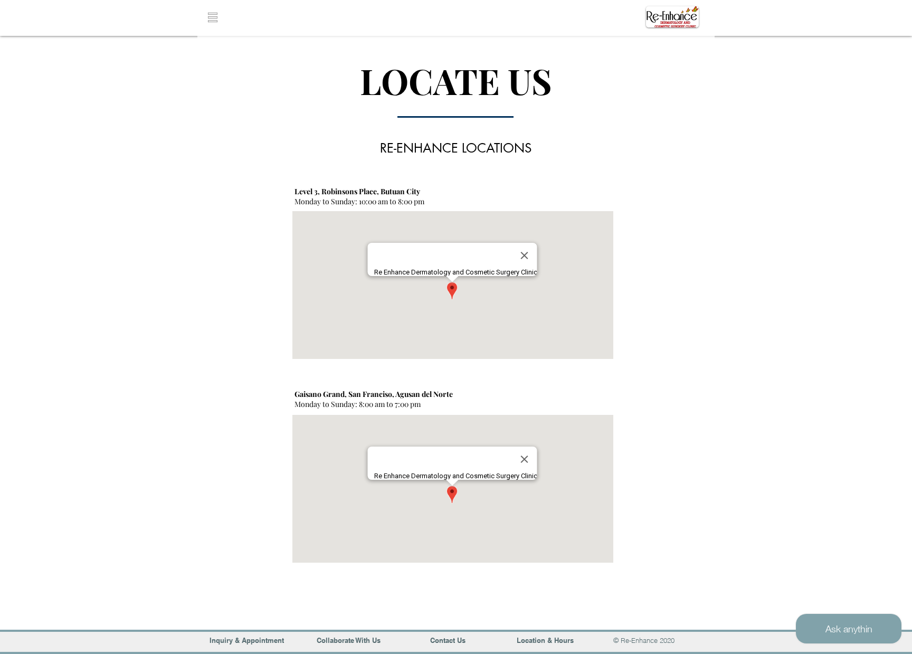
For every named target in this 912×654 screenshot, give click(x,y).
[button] (212, 17)
